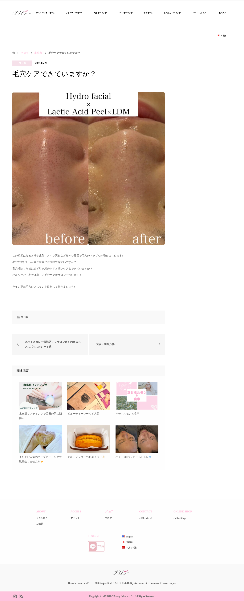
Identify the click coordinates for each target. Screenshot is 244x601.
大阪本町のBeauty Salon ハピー (118, 596)
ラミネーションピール (45, 13)
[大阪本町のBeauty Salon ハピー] (122, 574)
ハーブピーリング (125, 13)
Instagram (15, 596)
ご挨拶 (39, 523)
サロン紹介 (42, 518)
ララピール (148, 13)
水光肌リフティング (172, 13)
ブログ (25, 53)
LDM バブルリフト (200, 13)
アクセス (75, 518)
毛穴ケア (222, 13)
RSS (21, 596)
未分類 (22, 63)
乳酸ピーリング (100, 13)
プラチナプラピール (74, 13)
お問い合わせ (146, 518)
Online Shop (179, 518)
